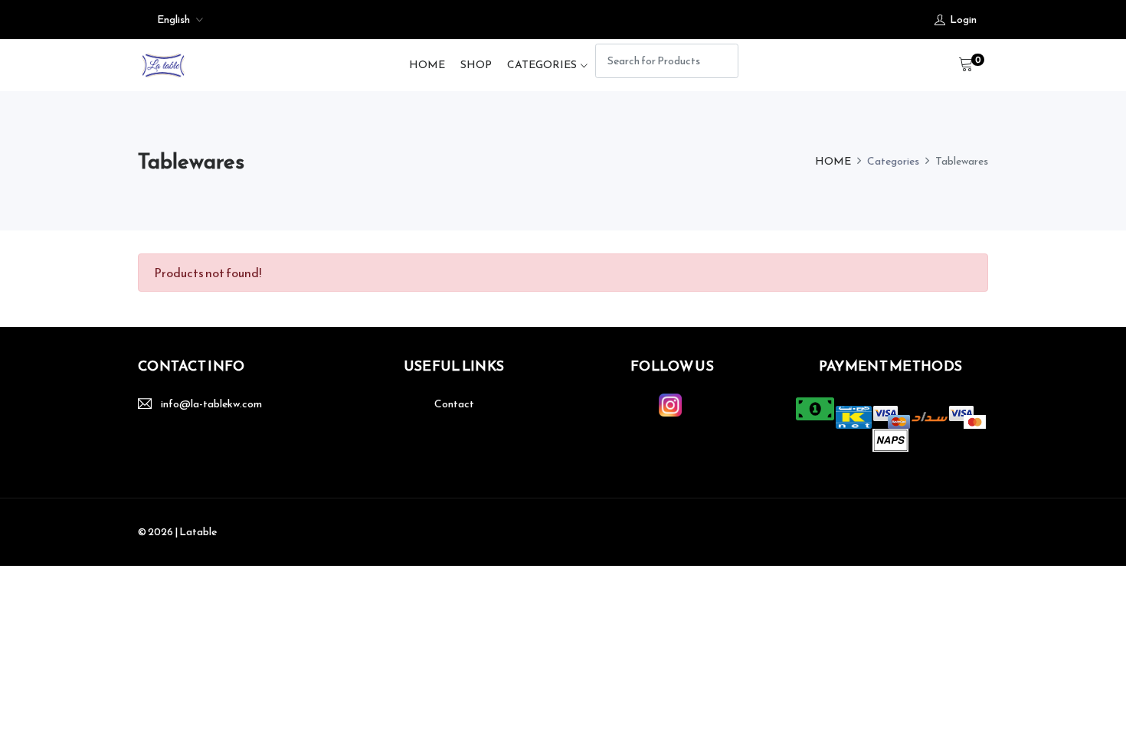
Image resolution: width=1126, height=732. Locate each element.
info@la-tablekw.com (211, 404)
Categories (542, 65)
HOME (427, 65)
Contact (454, 404)
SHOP (476, 65)
